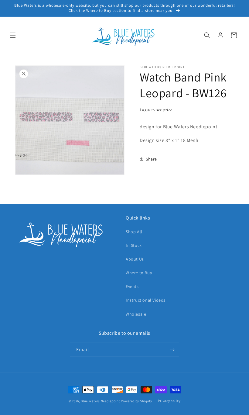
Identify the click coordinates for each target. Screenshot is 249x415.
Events (132, 286)
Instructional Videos (145, 300)
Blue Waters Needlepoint (100, 401)
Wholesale (136, 314)
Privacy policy (169, 401)
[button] (12, 35)
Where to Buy (139, 272)
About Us (135, 259)
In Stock (134, 245)
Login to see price (156, 110)
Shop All (134, 231)
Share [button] (151, 159)
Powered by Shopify (136, 401)
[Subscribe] (172, 350)
